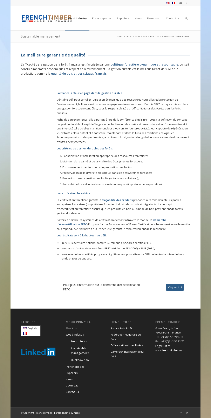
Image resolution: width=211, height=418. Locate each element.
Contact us (72, 392)
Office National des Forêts (127, 345)
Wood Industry (75, 334)
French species (75, 367)
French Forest (79, 341)
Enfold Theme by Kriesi (67, 412)
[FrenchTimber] (47, 18)
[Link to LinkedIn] (187, 3)
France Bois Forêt (121, 328)
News (69, 379)
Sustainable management (40, 36)
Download (72, 385)
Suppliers (72, 373)
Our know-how (80, 360)
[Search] (186, 18)
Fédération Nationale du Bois (126, 337)
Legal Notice (162, 346)
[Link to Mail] (181, 3)
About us (71, 328)
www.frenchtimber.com (169, 350)
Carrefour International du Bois (127, 354)
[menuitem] (56, 18)
